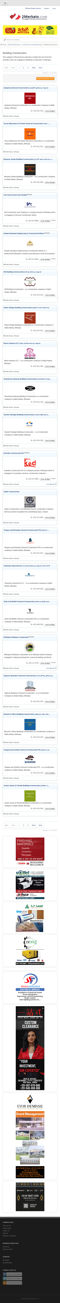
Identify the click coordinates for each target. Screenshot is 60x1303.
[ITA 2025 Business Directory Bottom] (30, 1196)
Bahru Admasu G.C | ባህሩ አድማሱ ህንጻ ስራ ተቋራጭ (22, 343)
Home (4, 44)
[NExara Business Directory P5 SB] (30, 1048)
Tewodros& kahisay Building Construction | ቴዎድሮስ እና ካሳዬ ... (27, 379)
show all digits (50, 111)
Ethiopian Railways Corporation (16, 637)
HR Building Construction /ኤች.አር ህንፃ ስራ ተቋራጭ (22, 272)
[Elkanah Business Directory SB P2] (30, 852)
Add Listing (6, 1246)
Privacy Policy (7, 1228)
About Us (5, 1233)
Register (46, 8)
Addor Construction (11, 492)
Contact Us (6, 1230)
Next (33, 68)
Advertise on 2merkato (9, 1236)
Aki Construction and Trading (15, 195)
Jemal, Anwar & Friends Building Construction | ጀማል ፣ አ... (26, 786)
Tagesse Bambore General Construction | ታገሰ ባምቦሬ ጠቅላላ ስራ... (29, 676)
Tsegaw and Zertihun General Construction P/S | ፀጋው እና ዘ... (27, 750)
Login (54, 8)
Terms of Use (7, 1225)
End (40, 68)
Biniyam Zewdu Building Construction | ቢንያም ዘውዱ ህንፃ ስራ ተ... (28, 159)
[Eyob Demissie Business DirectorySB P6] (30, 1136)
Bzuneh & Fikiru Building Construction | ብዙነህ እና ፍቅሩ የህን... (27, 714)
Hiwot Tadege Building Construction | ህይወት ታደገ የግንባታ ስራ (26, 308)
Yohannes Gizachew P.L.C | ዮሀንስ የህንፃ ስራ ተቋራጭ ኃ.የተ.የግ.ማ (27, 566)
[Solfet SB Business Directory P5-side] (30, 884)
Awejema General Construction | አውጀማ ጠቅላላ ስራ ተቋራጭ (26, 88)
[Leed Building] (30, 917)
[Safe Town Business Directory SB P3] (30, 987)
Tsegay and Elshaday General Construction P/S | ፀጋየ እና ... (26, 530)
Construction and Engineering (32, 44)
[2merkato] (30, 17)
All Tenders (6, 1260)
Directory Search (8, 1249)
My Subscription (7, 1262)
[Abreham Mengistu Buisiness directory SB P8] (30, 950)
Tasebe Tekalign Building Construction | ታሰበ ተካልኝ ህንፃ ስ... (26, 415)
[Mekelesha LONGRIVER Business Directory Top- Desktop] (30, 30)
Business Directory (14, 44)
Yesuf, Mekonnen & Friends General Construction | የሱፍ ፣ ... (27, 124)
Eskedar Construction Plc (14, 453)
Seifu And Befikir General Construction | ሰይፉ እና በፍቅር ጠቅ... (27, 602)
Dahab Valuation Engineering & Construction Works (24, 233)
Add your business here (45, 78)
